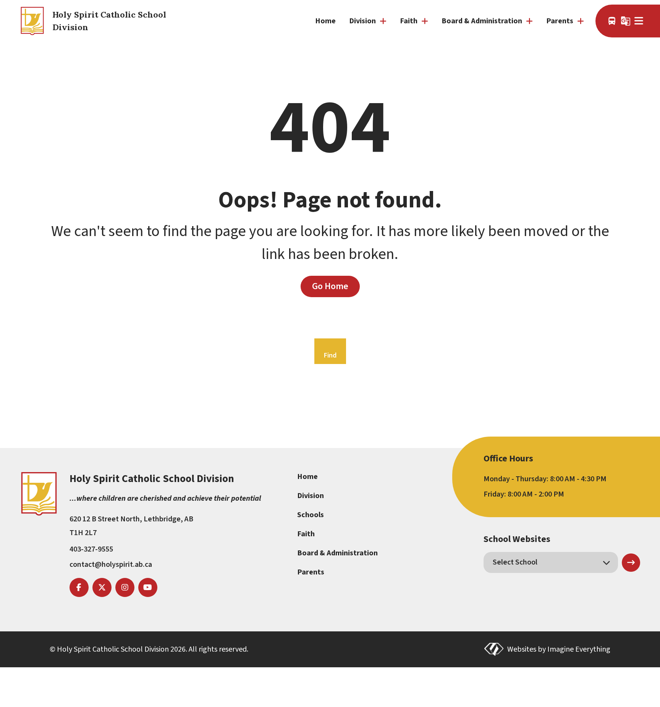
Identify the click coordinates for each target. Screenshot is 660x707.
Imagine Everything (578, 649)
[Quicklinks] (639, 21)
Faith (306, 534)
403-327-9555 (91, 549)
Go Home (330, 286)
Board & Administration (337, 553)
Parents (310, 572)
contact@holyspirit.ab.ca (111, 564)
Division (310, 495)
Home (325, 21)
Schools (310, 515)
